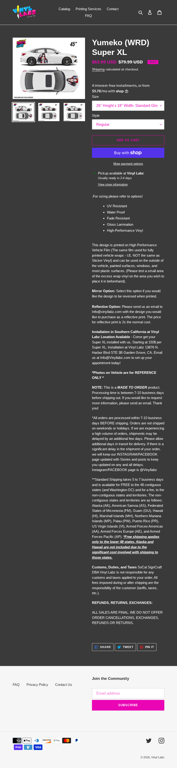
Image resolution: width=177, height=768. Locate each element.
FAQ (16, 685)
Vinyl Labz (157, 757)
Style (96, 115)
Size (95, 97)
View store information (113, 184)
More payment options (128, 163)
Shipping (98, 69)
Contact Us (63, 685)
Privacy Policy (37, 685)
